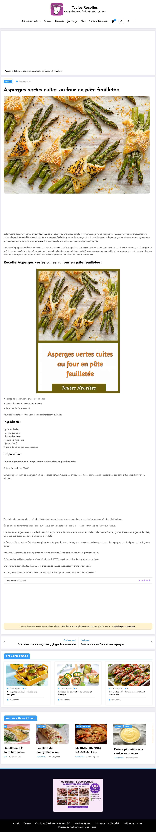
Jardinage (72, 21)
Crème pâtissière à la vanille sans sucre (35, 751)
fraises (64, 726)
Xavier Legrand (15, 688)
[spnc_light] (128, 21)
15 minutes (58, 247)
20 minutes (37, 403)
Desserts (59, 21)
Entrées (48, 21)
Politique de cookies (132, 823)
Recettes (34, 726)
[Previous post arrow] (4, 642)
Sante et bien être (98, 21)
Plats (83, 21)
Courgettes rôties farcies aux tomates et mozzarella (127, 693)
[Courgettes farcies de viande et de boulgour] (27, 674)
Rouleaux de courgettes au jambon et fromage (75, 693)
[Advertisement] (78, 51)
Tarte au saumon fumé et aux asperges (102, 644)
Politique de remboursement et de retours (77, 826)
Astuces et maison (31, 21)
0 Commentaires (25, 81)
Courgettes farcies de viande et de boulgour (22, 693)
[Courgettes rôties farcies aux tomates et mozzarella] (129, 674)
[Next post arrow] (151, 642)
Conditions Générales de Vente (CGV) (52, 823)
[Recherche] (121, 21)
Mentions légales (82, 823)
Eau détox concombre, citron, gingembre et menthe (47, 644)
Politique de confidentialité (107, 823)
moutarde (39, 241)
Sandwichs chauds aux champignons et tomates (113, 750)
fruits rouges (74, 726)
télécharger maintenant (124, 626)
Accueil (15, 823)
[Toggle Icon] (134, 21)
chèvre (17, 436)
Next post (85, 640)
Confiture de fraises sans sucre (73, 750)
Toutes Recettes (85, 7)
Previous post (70, 640)
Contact (27, 823)
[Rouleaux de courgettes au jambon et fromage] (78, 674)
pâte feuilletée (41, 233)
